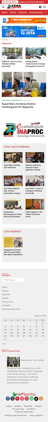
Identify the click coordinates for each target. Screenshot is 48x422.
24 (5, 336)
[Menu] (3, 7)
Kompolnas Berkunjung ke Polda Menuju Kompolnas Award (13, 214)
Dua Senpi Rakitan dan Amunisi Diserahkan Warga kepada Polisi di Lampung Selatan (12, 190)
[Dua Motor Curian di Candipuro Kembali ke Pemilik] (35, 180)
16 (43, 329)
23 (43, 332)
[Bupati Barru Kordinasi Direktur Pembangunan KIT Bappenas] (24, 84)
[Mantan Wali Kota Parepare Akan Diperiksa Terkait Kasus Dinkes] (35, 157)
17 (5, 332)
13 (24, 329)
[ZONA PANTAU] (14, 7)
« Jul (3, 343)
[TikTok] (36, 399)
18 (11, 332)
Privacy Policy (7, 302)
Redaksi (5, 291)
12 (18, 329)
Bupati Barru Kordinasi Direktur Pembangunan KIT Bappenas (19, 105)
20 (24, 332)
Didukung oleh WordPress (16, 415)
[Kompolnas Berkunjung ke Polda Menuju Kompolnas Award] (13, 204)
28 (30, 336)
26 (18, 336)
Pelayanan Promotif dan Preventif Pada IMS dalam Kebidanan (13, 252)
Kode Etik (6, 294)
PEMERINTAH (16, 100)
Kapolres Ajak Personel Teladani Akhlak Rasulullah (12, 63)
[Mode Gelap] (40, 7)
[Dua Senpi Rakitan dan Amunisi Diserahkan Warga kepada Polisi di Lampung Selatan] (13, 180)
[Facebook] (8, 398)
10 (5, 329)
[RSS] (41, 398)
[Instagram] (22, 398)
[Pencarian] (44, 7)
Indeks (4, 287)
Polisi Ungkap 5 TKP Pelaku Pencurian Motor (34, 214)
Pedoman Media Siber (11, 309)
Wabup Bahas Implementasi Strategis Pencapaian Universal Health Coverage (35, 63)
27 (24, 336)
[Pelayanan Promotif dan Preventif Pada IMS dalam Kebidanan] (13, 242)
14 (30, 329)
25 (11, 336)
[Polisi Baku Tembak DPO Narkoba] (13, 157)
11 (11, 329)
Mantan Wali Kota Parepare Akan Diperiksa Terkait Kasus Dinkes (33, 167)
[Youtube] (27, 398)
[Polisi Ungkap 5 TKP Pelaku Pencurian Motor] (35, 204)
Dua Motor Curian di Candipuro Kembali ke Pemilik (34, 190)
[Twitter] (12, 398)
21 (30, 332)
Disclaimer (6, 305)
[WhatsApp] (31, 398)
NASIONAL (6, 100)
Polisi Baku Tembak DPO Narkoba (12, 166)
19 (18, 332)
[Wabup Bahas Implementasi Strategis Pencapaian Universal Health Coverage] (36, 53)
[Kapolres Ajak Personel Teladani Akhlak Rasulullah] (12, 53)
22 (36, 332)
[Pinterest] (17, 398)
